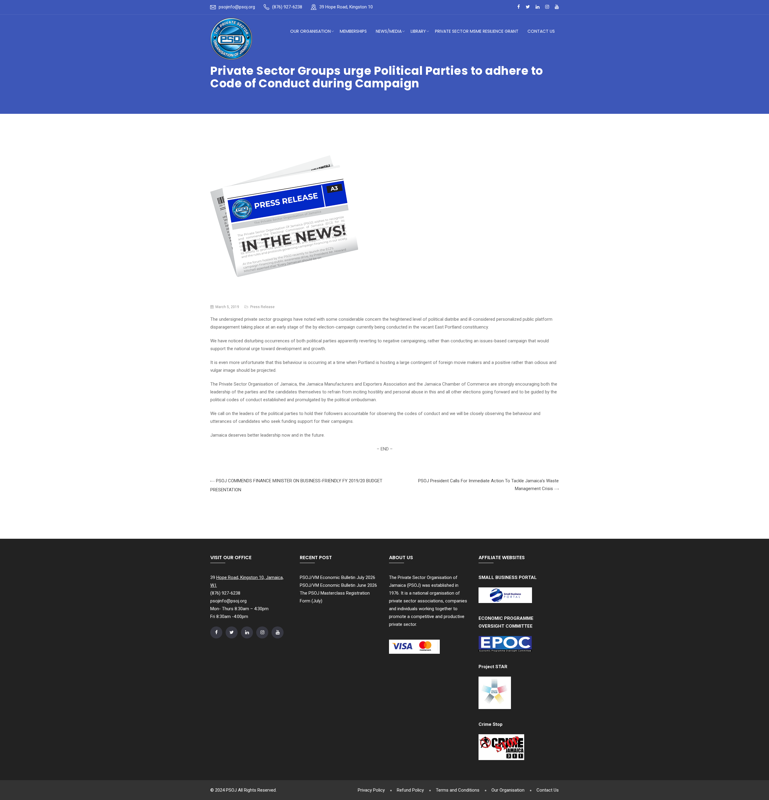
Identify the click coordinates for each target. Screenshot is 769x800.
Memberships (353, 31)
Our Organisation (310, 31)
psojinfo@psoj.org (237, 7)
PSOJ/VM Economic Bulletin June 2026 (338, 585)
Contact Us (541, 31)
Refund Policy (410, 790)
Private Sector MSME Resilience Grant (476, 31)
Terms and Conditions (457, 790)
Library (418, 31)
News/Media (389, 31)
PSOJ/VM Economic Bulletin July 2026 (337, 577)
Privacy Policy (371, 790)
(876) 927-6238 (287, 7)
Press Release (262, 307)
